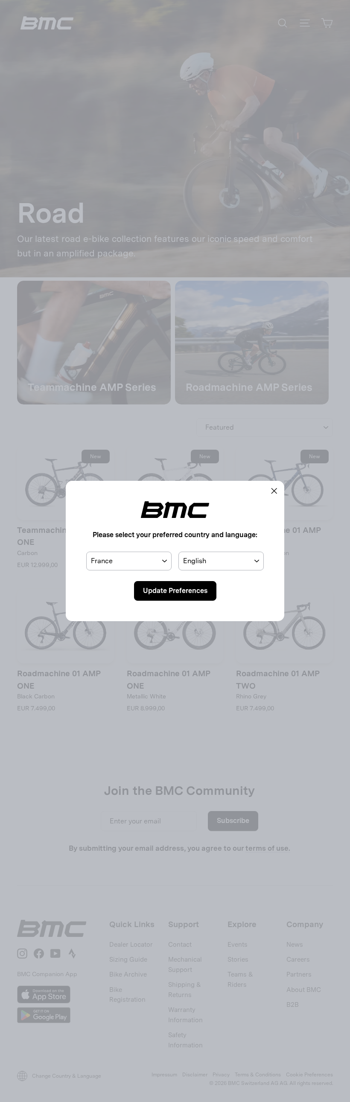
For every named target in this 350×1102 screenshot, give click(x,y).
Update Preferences (175, 591)
